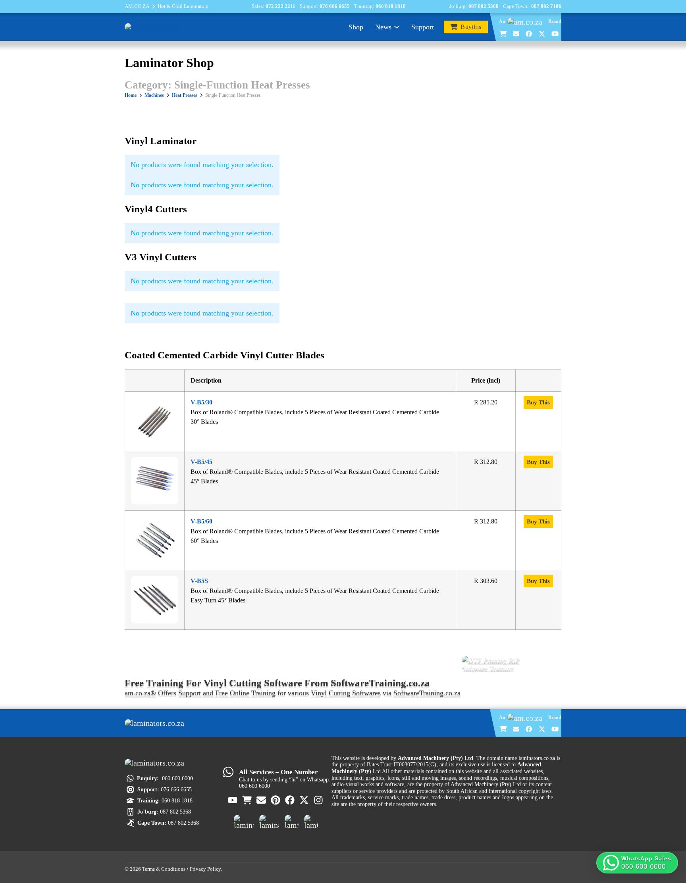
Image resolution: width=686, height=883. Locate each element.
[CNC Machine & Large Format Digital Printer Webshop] (244, 822)
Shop (356, 27)
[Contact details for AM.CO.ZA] (516, 34)
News (383, 27)
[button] (637, 862)
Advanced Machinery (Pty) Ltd (486, 784)
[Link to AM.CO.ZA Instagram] (319, 800)
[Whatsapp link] (228, 772)
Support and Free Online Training (227, 693)
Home (131, 95)
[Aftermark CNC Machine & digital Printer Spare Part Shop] (269, 822)
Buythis (471, 27)
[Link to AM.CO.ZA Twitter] (542, 34)
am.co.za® (140, 693)
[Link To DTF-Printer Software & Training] (511, 664)
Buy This (538, 402)
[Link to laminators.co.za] (151, 27)
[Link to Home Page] (156, 723)
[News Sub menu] (396, 27)
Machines (154, 95)
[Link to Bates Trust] (311, 822)
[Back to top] (667, 840)
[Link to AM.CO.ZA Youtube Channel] (555, 34)
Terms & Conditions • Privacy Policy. (182, 869)
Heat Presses (184, 95)
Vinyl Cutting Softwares (346, 693)
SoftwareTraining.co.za (427, 693)
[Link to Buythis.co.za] (503, 34)
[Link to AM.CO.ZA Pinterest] (276, 800)
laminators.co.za (536, 758)
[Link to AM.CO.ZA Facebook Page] (529, 34)
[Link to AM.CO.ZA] (526, 22)
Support (422, 27)
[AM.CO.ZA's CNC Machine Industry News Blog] (292, 822)
